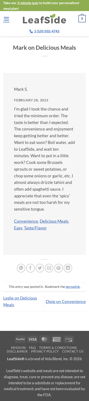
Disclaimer (17, 351)
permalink (73, 287)
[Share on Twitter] (40, 268)
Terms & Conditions (58, 348)
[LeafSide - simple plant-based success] (44, 18)
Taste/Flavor (35, 227)
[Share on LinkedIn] (68, 268)
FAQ (32, 348)
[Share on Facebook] (30, 268)
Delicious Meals (54, 221)
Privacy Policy (45, 351)
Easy (18, 227)
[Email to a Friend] (49, 268)
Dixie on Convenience (66, 301)
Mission (18, 348)
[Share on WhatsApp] (21, 268)
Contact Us (73, 351)
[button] (6, 19)
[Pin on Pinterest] (58, 268)
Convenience (26, 221)
